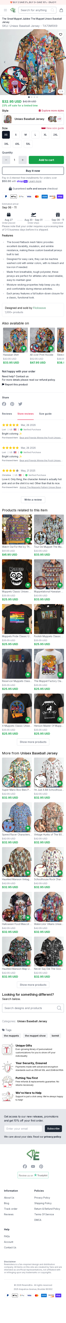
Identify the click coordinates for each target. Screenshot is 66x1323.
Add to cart (46, 160)
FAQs (7, 1236)
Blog (6, 1203)
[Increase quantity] (23, 160)
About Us (9, 1197)
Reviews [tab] (7, 413)
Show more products (33, 742)
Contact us (22, 376)
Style (5, 110)
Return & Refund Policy (47, 1208)
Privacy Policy (42, 1197)
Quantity (7, 152)
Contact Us (10, 1247)
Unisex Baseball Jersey (39, 753)
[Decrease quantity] (6, 160)
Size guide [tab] (45, 413)
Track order (10, 1208)
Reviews (9, 1214)
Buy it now (33, 170)
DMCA (37, 1219)
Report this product (16, 384)
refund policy (47, 379)
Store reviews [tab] (25, 413)
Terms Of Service (44, 1214)
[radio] (6, 135)
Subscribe (53, 1128)
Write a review (33, 499)
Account (8, 1241)
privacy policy (52, 1136)
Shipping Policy (43, 1203)
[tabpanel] (33, 463)
